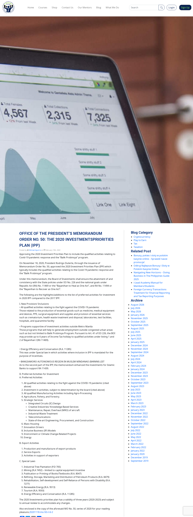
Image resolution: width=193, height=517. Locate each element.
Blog (98, 7)
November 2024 (139, 348)
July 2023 (135, 389)
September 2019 (139, 460)
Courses (42, 7)
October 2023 (138, 379)
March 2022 (137, 443)
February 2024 (138, 365)
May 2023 (136, 396)
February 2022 (138, 447)
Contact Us (67, 7)
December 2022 (139, 413)
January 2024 (138, 369)
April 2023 (136, 399)
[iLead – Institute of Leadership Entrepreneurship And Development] (8, 7)
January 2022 (138, 450)
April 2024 (136, 362)
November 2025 (139, 318)
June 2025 (136, 335)
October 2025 (138, 321)
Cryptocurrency (142, 236)
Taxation (138, 247)
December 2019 (139, 457)
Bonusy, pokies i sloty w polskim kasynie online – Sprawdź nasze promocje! (151, 259)
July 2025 (135, 331)
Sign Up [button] (185, 7)
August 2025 (137, 328)
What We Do (112, 7)
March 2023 (137, 403)
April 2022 (136, 440)
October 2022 (138, 420)
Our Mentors (85, 7)
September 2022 (139, 423)
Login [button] (172, 7)
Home (31, 7)
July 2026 (135, 308)
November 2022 (139, 416)
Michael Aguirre (35, 250)
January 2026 (138, 314)
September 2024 (139, 352)
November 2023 (139, 376)
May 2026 (136, 311)
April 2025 (136, 338)
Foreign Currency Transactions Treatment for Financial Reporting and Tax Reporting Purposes (152, 293)
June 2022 (136, 433)
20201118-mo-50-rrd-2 (41, 512)
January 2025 (138, 342)
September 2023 (139, 382)
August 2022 (137, 426)
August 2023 (137, 386)
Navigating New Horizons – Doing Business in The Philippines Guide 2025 (152, 276)
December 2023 (139, 372)
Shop (54, 7)
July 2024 (135, 359)
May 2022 (136, 437)
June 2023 (136, 393)
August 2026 (137, 304)
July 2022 (135, 430)
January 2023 (138, 409)
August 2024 (137, 355)
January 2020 (138, 454)
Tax (135, 243)
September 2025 (139, 325)
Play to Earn (140, 240)
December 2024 (139, 345)
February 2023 (138, 406)
